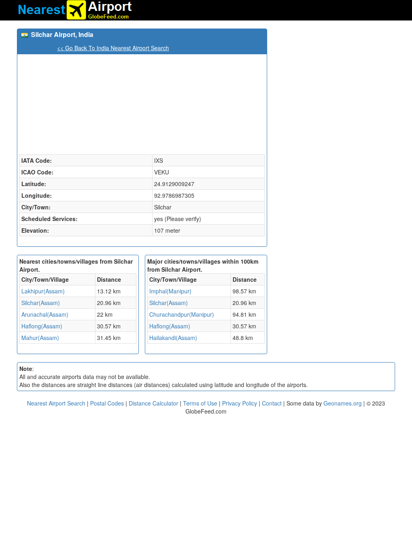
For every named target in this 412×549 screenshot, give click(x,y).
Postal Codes (107, 403)
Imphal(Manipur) (170, 291)
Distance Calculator (153, 403)
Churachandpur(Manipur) (181, 314)
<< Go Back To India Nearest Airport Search (113, 48)
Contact (272, 403)
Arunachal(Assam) (44, 314)
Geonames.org (342, 403)
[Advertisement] (334, 79)
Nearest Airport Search (56, 403)
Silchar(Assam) (40, 303)
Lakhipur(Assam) (43, 291)
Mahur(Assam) (40, 338)
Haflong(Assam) (41, 326)
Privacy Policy (240, 403)
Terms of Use (201, 403)
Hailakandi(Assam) (173, 338)
